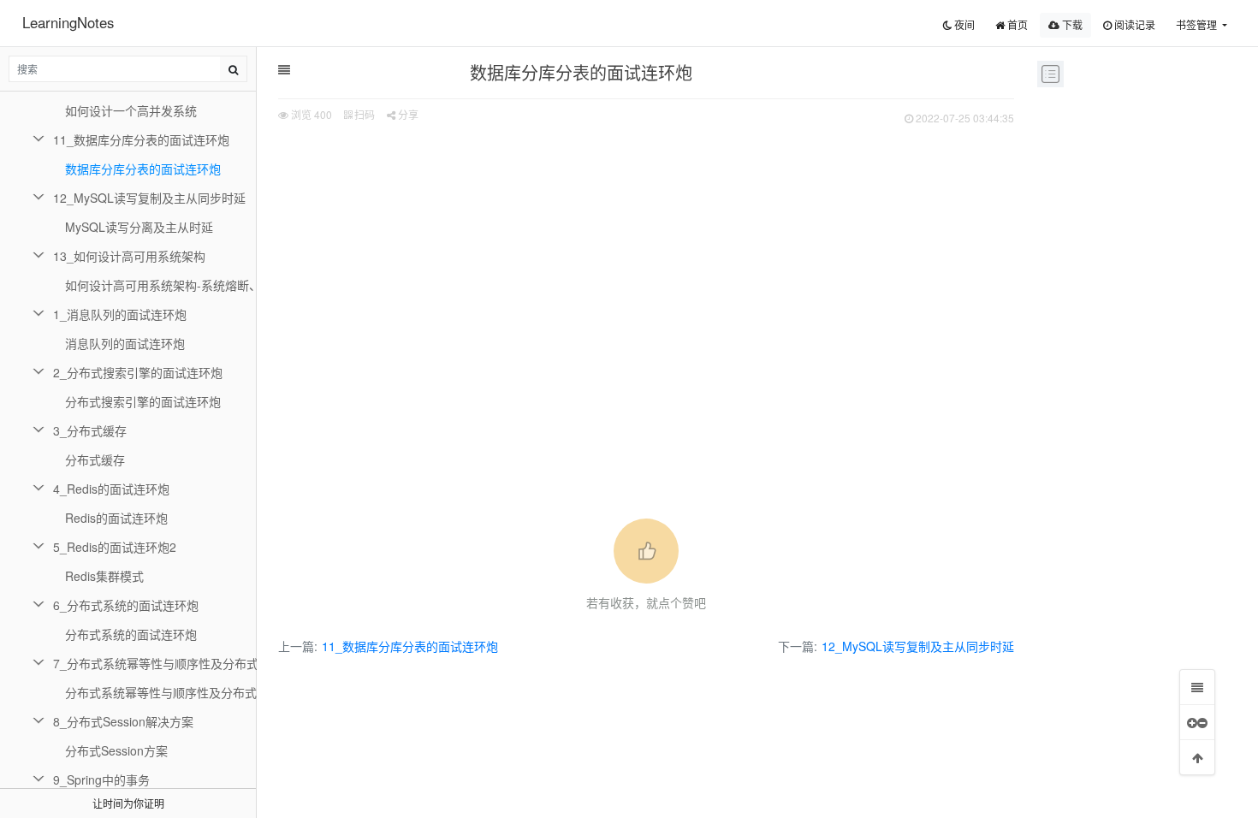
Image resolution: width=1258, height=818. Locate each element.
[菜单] (1197, 687)
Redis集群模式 (104, 575)
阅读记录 (1133, 24)
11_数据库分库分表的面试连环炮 (410, 646)
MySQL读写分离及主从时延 (139, 226)
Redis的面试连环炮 (116, 517)
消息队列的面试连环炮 (125, 343)
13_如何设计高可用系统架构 (129, 255)
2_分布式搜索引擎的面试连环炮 (138, 372)
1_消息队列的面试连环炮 (120, 314)
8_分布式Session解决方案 (123, 721)
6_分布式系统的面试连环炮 (126, 605)
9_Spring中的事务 (101, 779)
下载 (1071, 24)
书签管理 (1197, 24)
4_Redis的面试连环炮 (111, 488)
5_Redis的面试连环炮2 (114, 546)
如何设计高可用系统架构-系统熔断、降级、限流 (161, 284)
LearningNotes (68, 22)
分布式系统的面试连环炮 (131, 634)
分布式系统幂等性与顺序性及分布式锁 (161, 692)
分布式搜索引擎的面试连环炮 (143, 401)
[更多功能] (1197, 722)
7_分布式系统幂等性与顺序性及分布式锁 (155, 663)
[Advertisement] (646, 257)
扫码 (363, 114)
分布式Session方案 (116, 750)
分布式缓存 (95, 459)
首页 (1016, 24)
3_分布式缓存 (90, 430)
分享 (406, 114)
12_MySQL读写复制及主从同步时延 (918, 646)
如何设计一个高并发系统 (131, 110)
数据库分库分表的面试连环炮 (143, 168)
